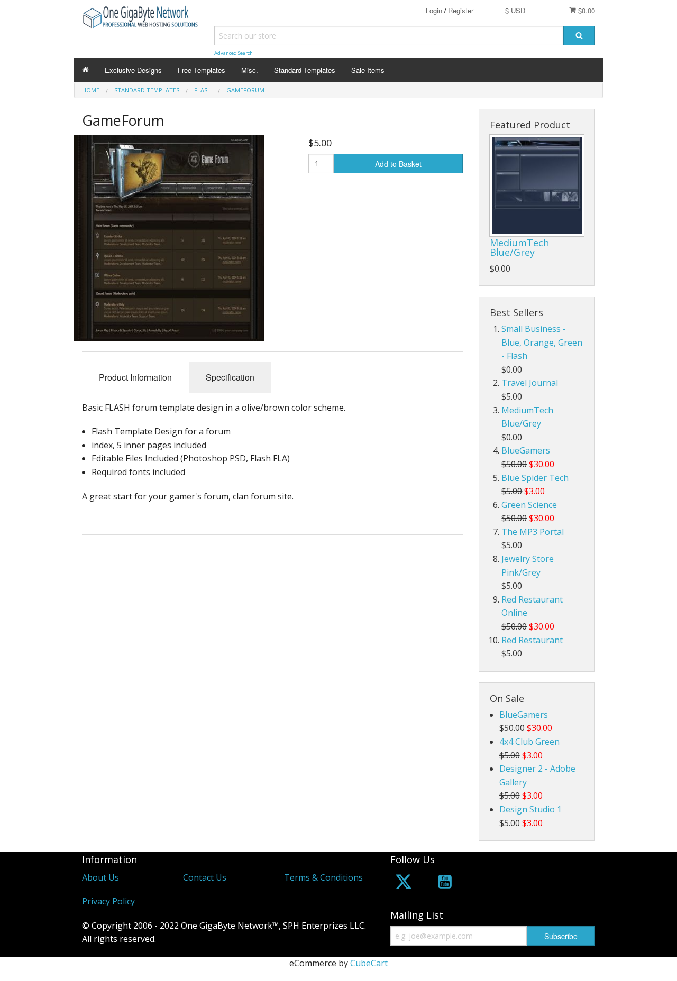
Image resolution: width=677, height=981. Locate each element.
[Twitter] (403, 883)
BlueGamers (525, 450)
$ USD (515, 10)
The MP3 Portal (532, 532)
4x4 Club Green (529, 741)
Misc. (249, 70)
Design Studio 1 (530, 809)
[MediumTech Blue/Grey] (537, 185)
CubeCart (369, 963)
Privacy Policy (108, 901)
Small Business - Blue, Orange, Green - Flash (541, 342)
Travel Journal (529, 382)
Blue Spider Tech (535, 478)
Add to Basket (398, 164)
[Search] (579, 35)
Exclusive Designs (133, 70)
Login (434, 10)
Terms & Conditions (323, 877)
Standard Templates (304, 70)
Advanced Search (233, 53)
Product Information (135, 377)
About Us (100, 877)
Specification (230, 377)
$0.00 (585, 10)
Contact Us (204, 877)
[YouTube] (445, 883)
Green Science (529, 505)
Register (460, 10)
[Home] (85, 70)
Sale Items (368, 70)
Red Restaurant (532, 640)
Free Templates (201, 70)
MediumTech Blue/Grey (519, 247)
